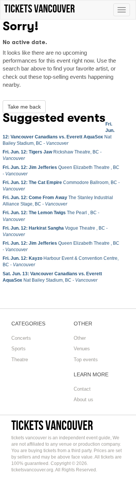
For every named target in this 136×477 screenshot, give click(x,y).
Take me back (24, 107)
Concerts (21, 338)
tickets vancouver (52, 425)
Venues (82, 348)
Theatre (19, 359)
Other (80, 338)
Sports (18, 348)
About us (83, 399)
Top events (86, 359)
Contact (82, 389)
